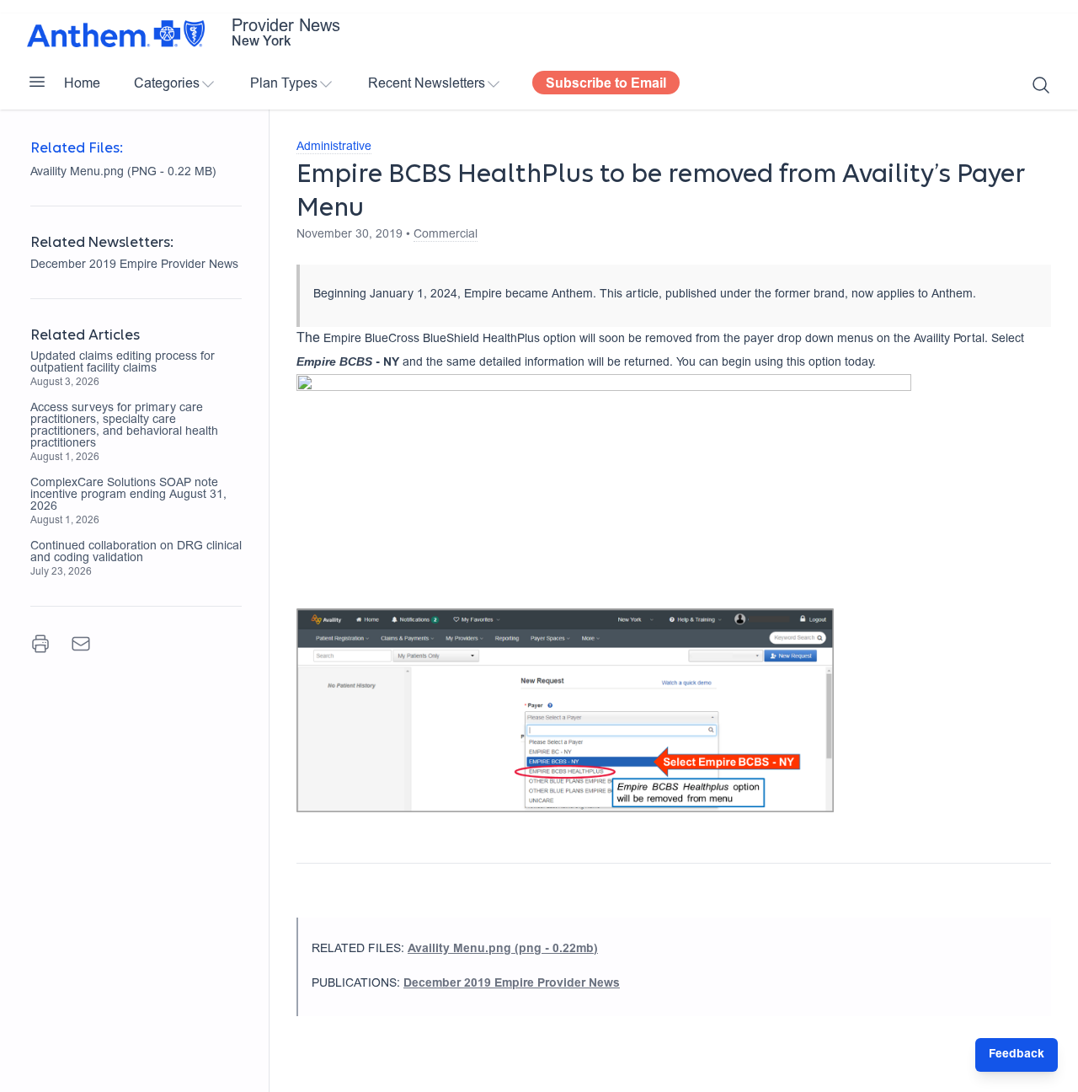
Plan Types (284, 84)
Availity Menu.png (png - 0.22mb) (503, 950)
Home (82, 84)
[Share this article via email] (81, 644)
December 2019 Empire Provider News (134, 265)
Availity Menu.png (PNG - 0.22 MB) (123, 173)
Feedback (1016, 1055)
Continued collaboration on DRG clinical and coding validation (136, 553)
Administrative (333, 147)
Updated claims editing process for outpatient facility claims (122, 363)
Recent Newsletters (426, 84)
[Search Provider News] (1041, 85)
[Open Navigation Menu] (37, 82)
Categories (167, 84)
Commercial (446, 235)
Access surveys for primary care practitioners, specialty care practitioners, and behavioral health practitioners (124, 426)
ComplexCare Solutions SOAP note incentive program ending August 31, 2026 (128, 495)
